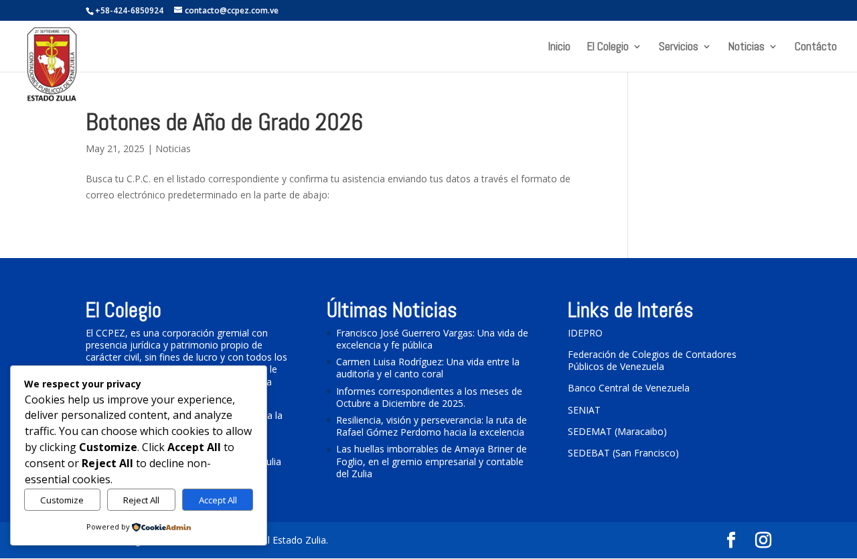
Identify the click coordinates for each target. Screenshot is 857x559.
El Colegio (608, 48)
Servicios (678, 48)
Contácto (816, 48)
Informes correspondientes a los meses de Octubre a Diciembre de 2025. (429, 397)
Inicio (559, 48)
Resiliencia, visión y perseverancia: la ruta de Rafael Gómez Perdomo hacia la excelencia (431, 426)
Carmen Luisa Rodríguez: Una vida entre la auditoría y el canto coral (428, 367)
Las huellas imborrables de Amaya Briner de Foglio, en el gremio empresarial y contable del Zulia (431, 460)
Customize (62, 500)
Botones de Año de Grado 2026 (224, 122)
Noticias (746, 48)
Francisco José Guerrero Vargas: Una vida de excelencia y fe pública (432, 338)
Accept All (218, 500)
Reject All (141, 500)
